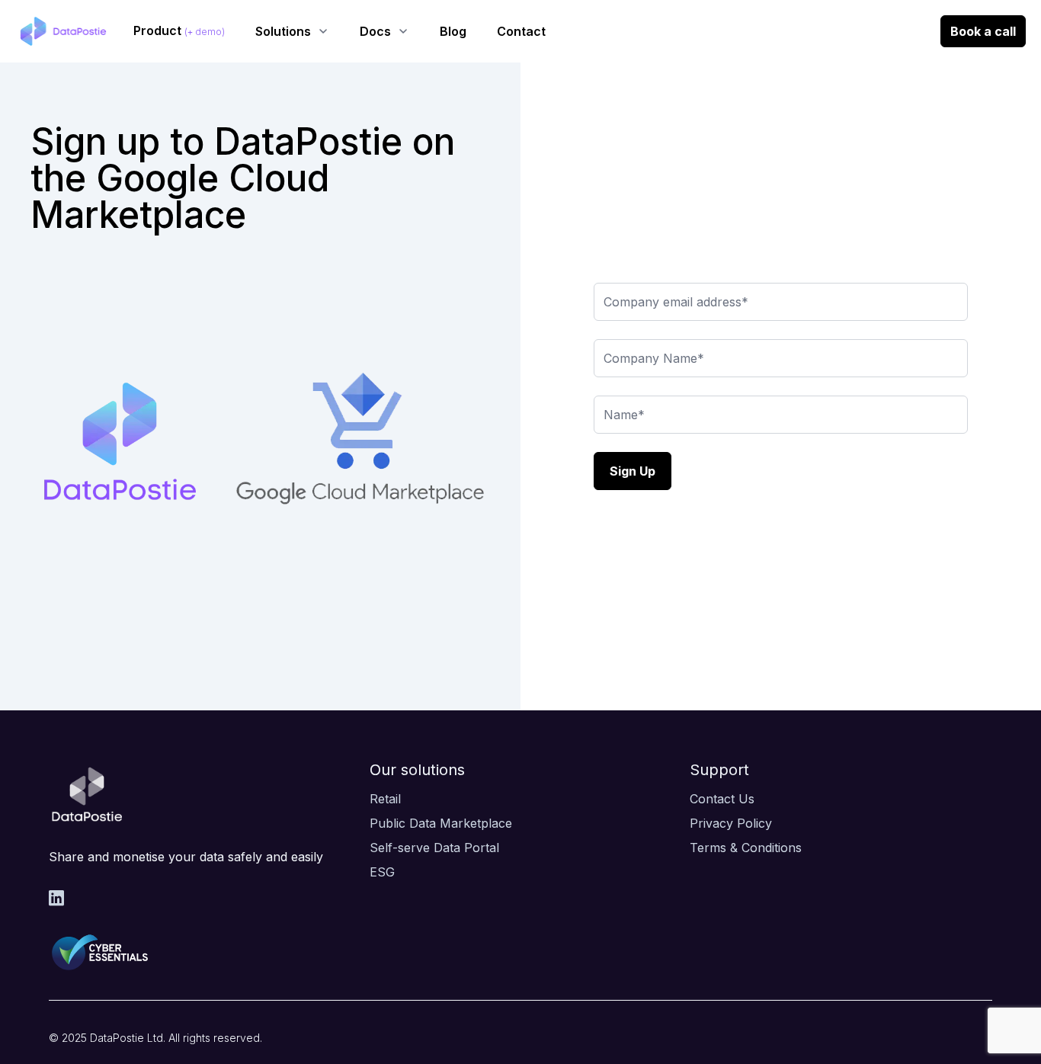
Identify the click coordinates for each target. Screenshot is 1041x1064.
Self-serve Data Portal (434, 847)
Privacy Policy (731, 823)
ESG (382, 872)
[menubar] (339, 31)
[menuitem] (179, 31)
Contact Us (722, 798)
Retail (385, 798)
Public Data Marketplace (441, 823)
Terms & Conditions (746, 847)
